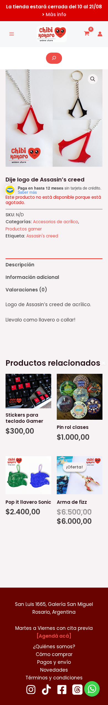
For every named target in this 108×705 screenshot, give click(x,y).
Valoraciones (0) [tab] (26, 289)
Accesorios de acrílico (55, 222)
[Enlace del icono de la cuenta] (99, 33)
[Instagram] (31, 689)
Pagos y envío (54, 662)
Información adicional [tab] (32, 277)
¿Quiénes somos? (54, 646)
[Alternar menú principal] (12, 34)
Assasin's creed (42, 236)
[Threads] (77, 689)
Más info (56, 14)
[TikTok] (46, 689)
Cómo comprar (54, 654)
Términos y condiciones (54, 677)
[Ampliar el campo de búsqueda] (54, 58)
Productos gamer (24, 229)
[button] (93, 79)
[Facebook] (62, 689)
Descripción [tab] (20, 264)
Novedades (54, 670)
